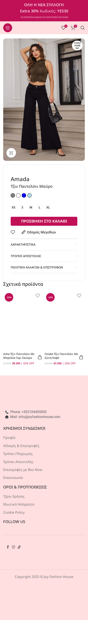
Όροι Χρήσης (14, 496)
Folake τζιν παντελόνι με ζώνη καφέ (61, 356)
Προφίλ (9, 437)
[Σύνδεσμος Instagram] (13, 547)
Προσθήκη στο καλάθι (44, 221)
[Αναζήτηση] (82, 27)
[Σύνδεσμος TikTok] (19, 547)
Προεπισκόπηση (40, 357)
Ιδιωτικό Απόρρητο (18, 504)
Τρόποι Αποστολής (18, 461)
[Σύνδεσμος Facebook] (7, 547)
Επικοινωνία (13, 477)
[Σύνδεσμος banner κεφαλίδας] (44, 10)
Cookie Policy (14, 512)
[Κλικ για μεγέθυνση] (11, 153)
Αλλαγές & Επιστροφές (21, 445)
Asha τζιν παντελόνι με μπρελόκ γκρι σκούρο (18, 356)
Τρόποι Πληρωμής (18, 453)
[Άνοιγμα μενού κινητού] (7, 27)
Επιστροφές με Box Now (22, 469)
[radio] (13, 207)
